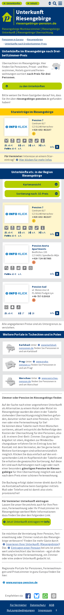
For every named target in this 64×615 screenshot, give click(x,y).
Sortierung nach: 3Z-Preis (37, 193)
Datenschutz (38, 605)
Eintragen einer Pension (26, 547)
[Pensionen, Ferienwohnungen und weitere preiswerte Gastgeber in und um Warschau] (10, 381)
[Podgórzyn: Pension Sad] (16, 294)
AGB (51, 605)
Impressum (45, 610)
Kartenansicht (40, 184)
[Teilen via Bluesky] (38, 596)
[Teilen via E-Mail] (55, 596)
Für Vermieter (18, 605)
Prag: (22, 361)
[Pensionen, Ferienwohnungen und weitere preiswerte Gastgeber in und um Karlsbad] (10, 348)
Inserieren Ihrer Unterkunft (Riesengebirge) (32, 544)
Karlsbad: (24, 344)
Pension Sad (39, 286)
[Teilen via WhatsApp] (46, 596)
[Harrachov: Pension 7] (16, 127)
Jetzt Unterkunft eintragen (28, 521)
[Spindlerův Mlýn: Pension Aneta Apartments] (16, 254)
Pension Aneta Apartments (40, 247)
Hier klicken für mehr (35, 159)
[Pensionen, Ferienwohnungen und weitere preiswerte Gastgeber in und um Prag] (10, 364)
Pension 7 (37, 120)
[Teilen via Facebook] (29, 596)
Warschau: (25, 378)
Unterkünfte (12, 3)
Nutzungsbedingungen (21, 610)
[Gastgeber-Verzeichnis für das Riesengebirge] (8, 17)
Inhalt (32, 3)
